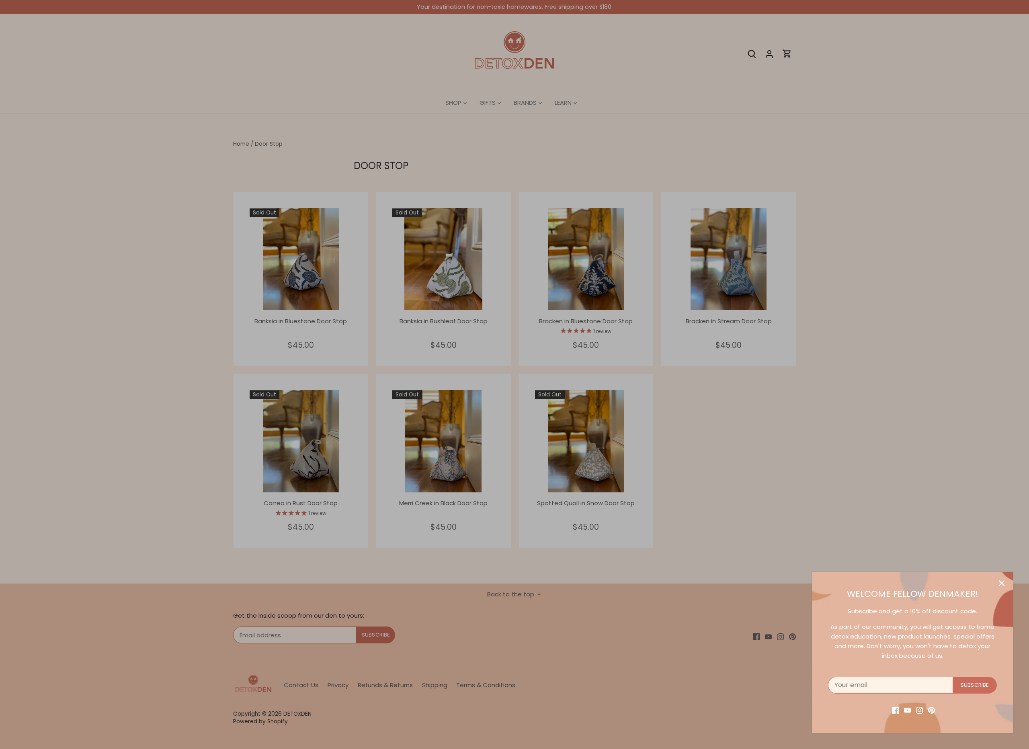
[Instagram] (919, 710)
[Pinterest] (931, 710)
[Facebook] (895, 710)
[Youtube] (907, 710)
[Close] (1002, 583)
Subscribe (974, 685)
